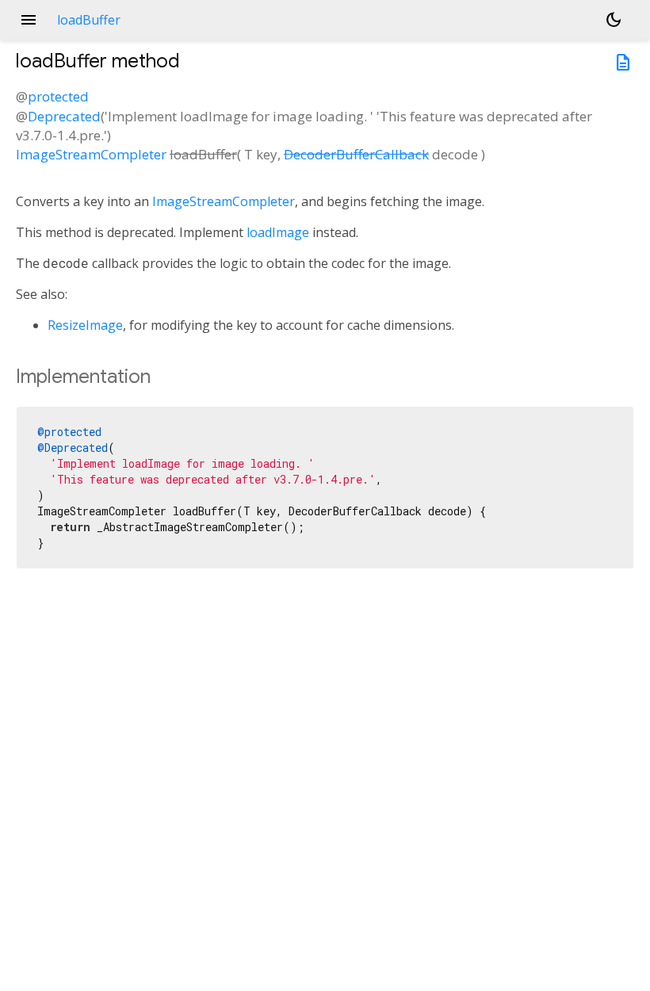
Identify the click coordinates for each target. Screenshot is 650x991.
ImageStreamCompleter (91, 154)
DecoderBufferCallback (356, 154)
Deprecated (64, 116)
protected (58, 96)
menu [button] (28, 19)
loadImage (278, 232)
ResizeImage (85, 325)
